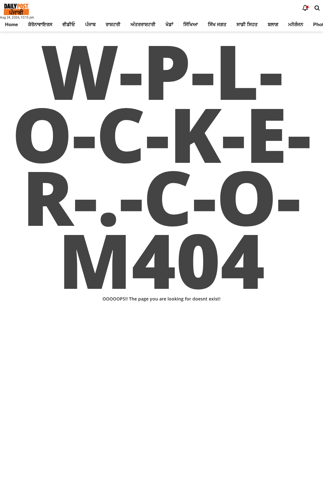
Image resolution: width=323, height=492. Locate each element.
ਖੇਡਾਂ (169, 24)
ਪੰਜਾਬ (90, 24)
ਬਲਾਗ (273, 24)
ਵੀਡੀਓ (68, 24)
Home (11, 24)
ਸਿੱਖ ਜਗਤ (217, 24)
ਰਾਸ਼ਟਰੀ (113, 24)
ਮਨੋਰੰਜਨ (295, 24)
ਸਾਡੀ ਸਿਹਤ (247, 24)
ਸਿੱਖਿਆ (190, 24)
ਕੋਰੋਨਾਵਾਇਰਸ (40, 24)
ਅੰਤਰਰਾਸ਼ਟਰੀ (143, 24)
